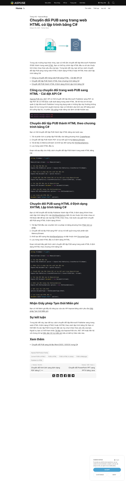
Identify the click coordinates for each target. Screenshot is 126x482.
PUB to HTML (52, 356)
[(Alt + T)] (24, 8)
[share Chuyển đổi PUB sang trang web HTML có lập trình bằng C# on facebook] (65, 376)
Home (19, 8)
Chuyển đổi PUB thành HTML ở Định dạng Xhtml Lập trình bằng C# (58, 84)
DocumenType (83, 236)
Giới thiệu (82, 3)
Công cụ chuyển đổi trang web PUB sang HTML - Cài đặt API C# (57, 78)
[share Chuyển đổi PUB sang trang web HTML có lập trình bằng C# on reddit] (61, 376)
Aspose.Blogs (43, 17)
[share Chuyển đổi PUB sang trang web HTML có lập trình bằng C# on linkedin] (57, 376)
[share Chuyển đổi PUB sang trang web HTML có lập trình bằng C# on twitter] (53, 376)
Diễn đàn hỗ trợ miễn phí (52, 333)
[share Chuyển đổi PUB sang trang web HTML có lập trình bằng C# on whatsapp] (69, 376)
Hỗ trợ (65, 3)
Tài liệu (57, 331)
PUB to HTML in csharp (66, 356)
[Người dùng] (108, 3)
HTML (50, 65)
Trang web (73, 3)
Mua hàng (57, 3)
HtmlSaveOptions (81, 143)
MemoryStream (79, 140)
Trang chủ (33, 17)
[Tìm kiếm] (113, 3)
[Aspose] (18, 2)
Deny (114, 474)
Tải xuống (54, 110)
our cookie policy (111, 465)
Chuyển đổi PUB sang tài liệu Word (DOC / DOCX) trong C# (55, 345)
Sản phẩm (48, 3)
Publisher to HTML (36, 360)
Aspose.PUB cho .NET (38, 99)
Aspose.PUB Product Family (39, 352)
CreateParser (85, 137)
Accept (107, 469)
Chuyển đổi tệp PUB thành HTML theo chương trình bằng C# (55, 81)
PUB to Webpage (82, 356)
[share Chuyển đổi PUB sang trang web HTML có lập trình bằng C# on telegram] (73, 376)
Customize (100, 474)
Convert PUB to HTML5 (38, 356)
